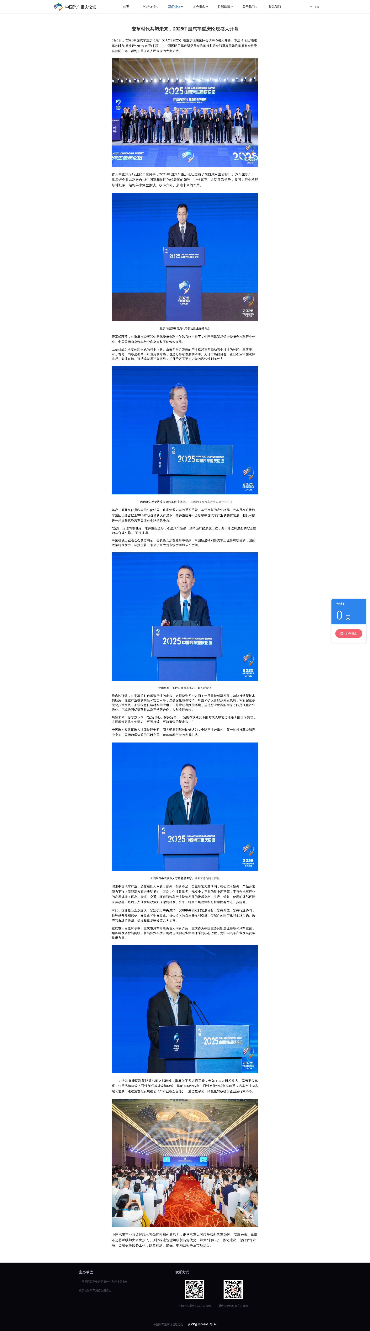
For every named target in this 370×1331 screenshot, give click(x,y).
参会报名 (199, 6)
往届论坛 (224, 6)
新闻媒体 (174, 6)
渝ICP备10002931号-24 (202, 1324)
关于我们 (248, 6)
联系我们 (275, 6)
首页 (126, 6)
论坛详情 (149, 6)
